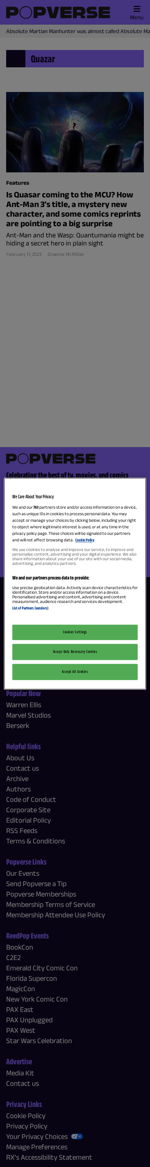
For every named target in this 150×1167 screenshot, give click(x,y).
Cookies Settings (75, 631)
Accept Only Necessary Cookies (75, 651)
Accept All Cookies (75, 671)
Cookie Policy (84, 540)
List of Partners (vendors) (30, 608)
